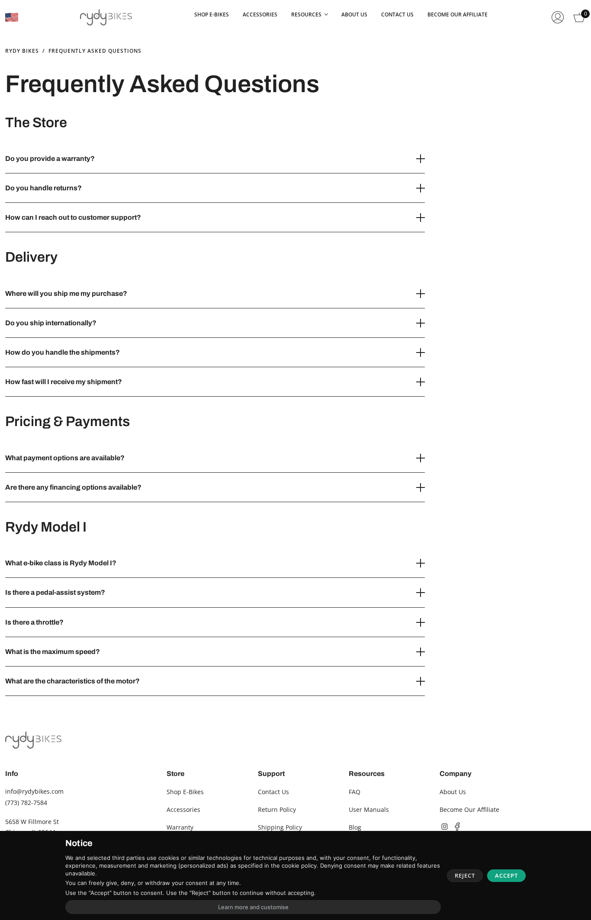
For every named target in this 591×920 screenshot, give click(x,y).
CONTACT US (397, 14)
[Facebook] (457, 826)
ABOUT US (354, 14)
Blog (355, 827)
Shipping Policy (280, 827)
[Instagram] (444, 826)
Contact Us (273, 792)
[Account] (557, 17)
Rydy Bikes (22, 51)
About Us (453, 792)
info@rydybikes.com (34, 791)
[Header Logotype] (106, 17)
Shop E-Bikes (185, 792)
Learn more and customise (253, 907)
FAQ (354, 792)
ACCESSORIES (260, 14)
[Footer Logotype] (33, 740)
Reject (465, 875)
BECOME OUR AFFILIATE (457, 14)
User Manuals (369, 809)
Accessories (183, 809)
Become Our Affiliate (469, 809)
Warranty (180, 827)
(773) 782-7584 (26, 802)
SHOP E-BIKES (211, 14)
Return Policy (277, 809)
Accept (506, 875)
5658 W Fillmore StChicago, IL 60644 (32, 826)
